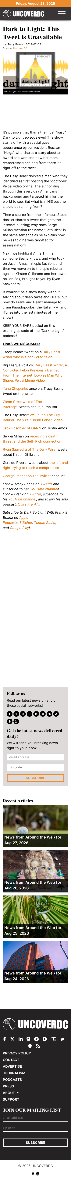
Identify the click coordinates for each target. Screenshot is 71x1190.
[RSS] (16, 721)
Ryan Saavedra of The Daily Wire (29, 449)
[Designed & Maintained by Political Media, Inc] (33, 1174)
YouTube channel (44, 489)
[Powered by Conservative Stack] (37, 1174)
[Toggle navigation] (61, 14)
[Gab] (29, 714)
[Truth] (49, 714)
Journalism (14, 1073)
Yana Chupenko (15, 389)
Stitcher (26, 523)
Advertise (12, 1066)
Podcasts (12, 1080)
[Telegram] (36, 714)
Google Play (19, 528)
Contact (11, 1060)
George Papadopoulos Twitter (27, 476)
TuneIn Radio (44, 523)
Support (11, 1099)
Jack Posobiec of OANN (22, 428)
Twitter (46, 484)
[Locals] (9, 721)
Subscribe (35, 778)
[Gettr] (56, 714)
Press (8, 1086)
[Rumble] (43, 714)
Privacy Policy (17, 1053)
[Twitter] (16, 714)
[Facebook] (9, 714)
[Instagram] (23, 714)
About (9, 1093)
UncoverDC (25, 14)
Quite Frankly (28, 504)
